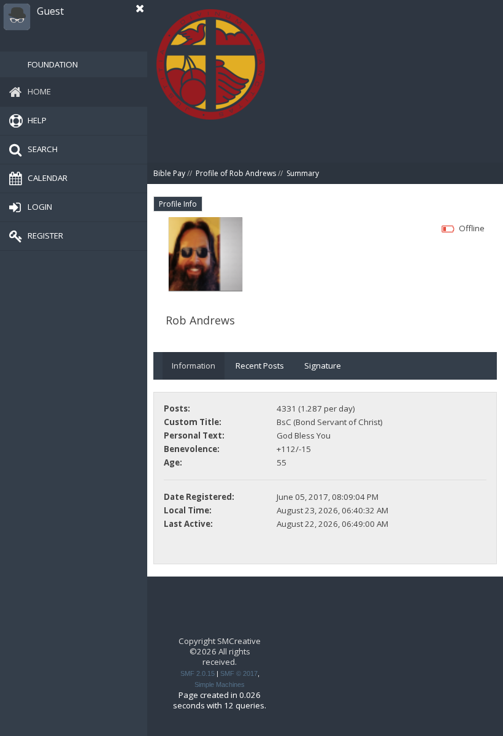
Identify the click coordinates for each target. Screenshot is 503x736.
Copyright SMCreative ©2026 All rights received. (220, 651)
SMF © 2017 (239, 673)
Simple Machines (219, 684)
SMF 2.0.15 (197, 673)
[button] (140, 8)
